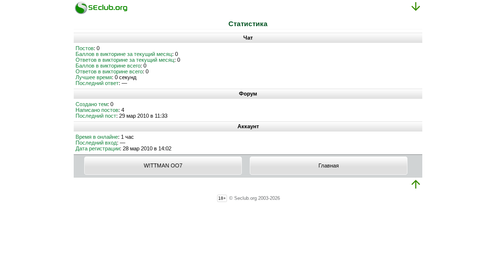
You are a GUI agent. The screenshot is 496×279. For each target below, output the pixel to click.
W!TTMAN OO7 (163, 166)
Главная (328, 166)
